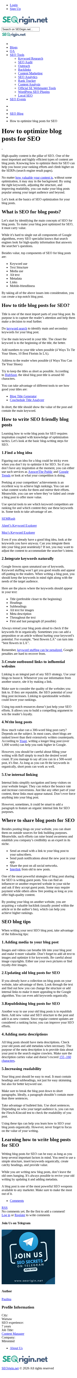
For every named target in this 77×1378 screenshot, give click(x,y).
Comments (17, 1200)
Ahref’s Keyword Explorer (19, 525)
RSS (5, 1207)
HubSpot (11, 375)
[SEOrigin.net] (25, 25)
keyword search (17, 328)
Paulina (6, 1299)
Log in (6, 1215)
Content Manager (13, 1333)
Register (20, 1215)
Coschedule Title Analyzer (27, 400)
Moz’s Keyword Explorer (18, 532)
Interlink (15, 869)
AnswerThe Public (40, 471)
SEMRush (8, 518)
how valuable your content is (34, 177)
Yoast (23, 741)
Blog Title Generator (23, 396)
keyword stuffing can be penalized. (40, 650)
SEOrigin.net (10, 1368)
